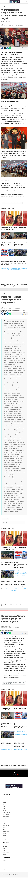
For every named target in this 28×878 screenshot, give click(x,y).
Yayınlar (4, 820)
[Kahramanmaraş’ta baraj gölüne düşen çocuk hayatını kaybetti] (20, 236)
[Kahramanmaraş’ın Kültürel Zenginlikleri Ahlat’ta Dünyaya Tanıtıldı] (20, 253)
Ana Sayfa (5, 846)
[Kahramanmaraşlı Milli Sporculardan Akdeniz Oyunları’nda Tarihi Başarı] (14, 218)
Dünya (4, 804)
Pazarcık (4, 837)
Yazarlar (4, 848)
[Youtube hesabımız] (17, 774)
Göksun (4, 835)
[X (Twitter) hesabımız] (13, 774)
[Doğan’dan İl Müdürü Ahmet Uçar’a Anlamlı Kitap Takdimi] (7, 236)
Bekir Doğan (6, 518)
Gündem (13, 25)
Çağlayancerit (6, 831)
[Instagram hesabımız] (15, 774)
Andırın (4, 829)
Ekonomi (4, 800)
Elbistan (4, 833)
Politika (4, 802)
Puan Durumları (6, 818)
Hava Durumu (6, 816)
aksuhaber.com (4, 25)
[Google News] (24, 49)
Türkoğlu (4, 839)
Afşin (4, 827)
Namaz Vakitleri (6, 814)
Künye (4, 823)
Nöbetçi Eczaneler (6, 812)
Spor (4, 806)
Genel (9, 25)
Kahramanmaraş (19, 25)
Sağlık (4, 808)
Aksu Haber (15, 874)
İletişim (4, 854)
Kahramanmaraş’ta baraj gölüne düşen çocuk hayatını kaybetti (13, 683)
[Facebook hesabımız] (11, 774)
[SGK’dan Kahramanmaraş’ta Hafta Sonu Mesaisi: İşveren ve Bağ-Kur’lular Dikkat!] (7, 253)
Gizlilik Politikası (6, 852)
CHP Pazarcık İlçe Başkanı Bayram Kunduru (12, 202)
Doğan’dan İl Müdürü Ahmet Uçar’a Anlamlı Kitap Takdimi (13, 522)
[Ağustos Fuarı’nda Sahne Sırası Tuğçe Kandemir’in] (14, 595)
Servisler (4, 810)
